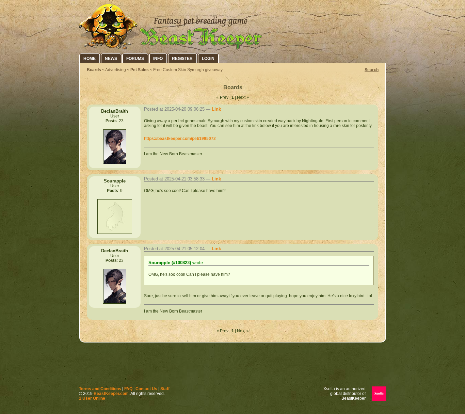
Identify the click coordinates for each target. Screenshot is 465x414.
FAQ (128, 388)
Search (372, 69)
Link (216, 109)
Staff (165, 388)
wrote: (176, 262)
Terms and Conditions (100, 388)
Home (89, 58)
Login (208, 58)
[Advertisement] (232, 366)
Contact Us (146, 388)
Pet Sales (139, 69)
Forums (135, 58)
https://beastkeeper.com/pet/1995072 (180, 138)
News (111, 58)
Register (182, 58)
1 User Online (92, 398)
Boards (94, 69)
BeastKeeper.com (111, 393)
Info (158, 58)
